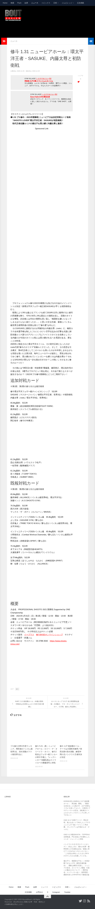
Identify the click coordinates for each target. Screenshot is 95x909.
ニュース (34, 3)
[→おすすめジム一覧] (43, 78)
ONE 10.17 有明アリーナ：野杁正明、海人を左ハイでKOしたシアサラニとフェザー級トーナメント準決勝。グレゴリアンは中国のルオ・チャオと (77, 824)
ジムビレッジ (67, 3)
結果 (26, 3)
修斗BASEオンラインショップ (49, 635)
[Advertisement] (48, 28)
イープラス (29, 635)
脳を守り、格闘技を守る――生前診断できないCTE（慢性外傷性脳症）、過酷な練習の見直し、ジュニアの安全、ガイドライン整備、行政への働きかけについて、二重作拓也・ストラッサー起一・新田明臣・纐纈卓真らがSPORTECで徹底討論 (77, 867)
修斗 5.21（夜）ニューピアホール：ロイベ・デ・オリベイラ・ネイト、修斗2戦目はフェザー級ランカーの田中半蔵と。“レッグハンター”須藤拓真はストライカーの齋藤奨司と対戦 (46, 754)
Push (19, 3)
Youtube (67, 892)
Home (5, 3)
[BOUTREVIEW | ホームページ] (13, 15)
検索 (12, 3)
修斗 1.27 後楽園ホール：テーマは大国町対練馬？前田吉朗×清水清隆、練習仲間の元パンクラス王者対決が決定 (71, 751)
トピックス (45, 3)
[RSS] (88, 901)
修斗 (17, 689)
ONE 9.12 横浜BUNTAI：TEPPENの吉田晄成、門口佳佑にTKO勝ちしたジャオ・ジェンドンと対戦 (77, 837)
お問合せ (39, 892)
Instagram (56, 892)
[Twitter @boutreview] (80, 901)
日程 (55, 3)
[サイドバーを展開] (4, 41)
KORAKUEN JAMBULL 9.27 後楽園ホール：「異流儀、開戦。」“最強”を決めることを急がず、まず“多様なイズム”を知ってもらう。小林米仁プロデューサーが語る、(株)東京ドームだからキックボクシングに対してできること (77, 808)
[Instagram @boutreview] (84, 901)
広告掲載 (80, 3)
